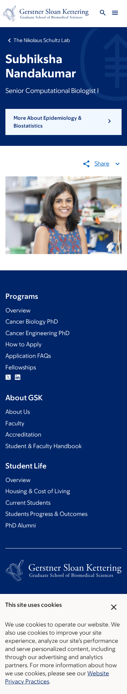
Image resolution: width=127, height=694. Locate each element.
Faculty (14, 423)
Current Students (27, 502)
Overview (17, 310)
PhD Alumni (20, 525)
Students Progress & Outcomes (46, 513)
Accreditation (23, 434)
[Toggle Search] (102, 14)
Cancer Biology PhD (31, 321)
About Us (17, 411)
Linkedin (17, 377)
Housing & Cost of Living (37, 491)
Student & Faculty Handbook (43, 446)
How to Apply (23, 344)
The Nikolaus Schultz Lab (42, 40)
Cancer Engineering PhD (37, 333)
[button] (63, 122)
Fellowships (20, 367)
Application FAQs (28, 355)
